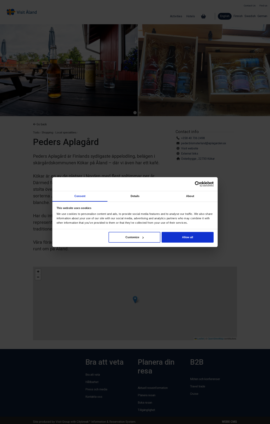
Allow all (187, 237)
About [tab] (190, 196)
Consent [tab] (79, 196)
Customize (132, 237)
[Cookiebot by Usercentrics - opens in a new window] (197, 184)
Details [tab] (135, 196)
